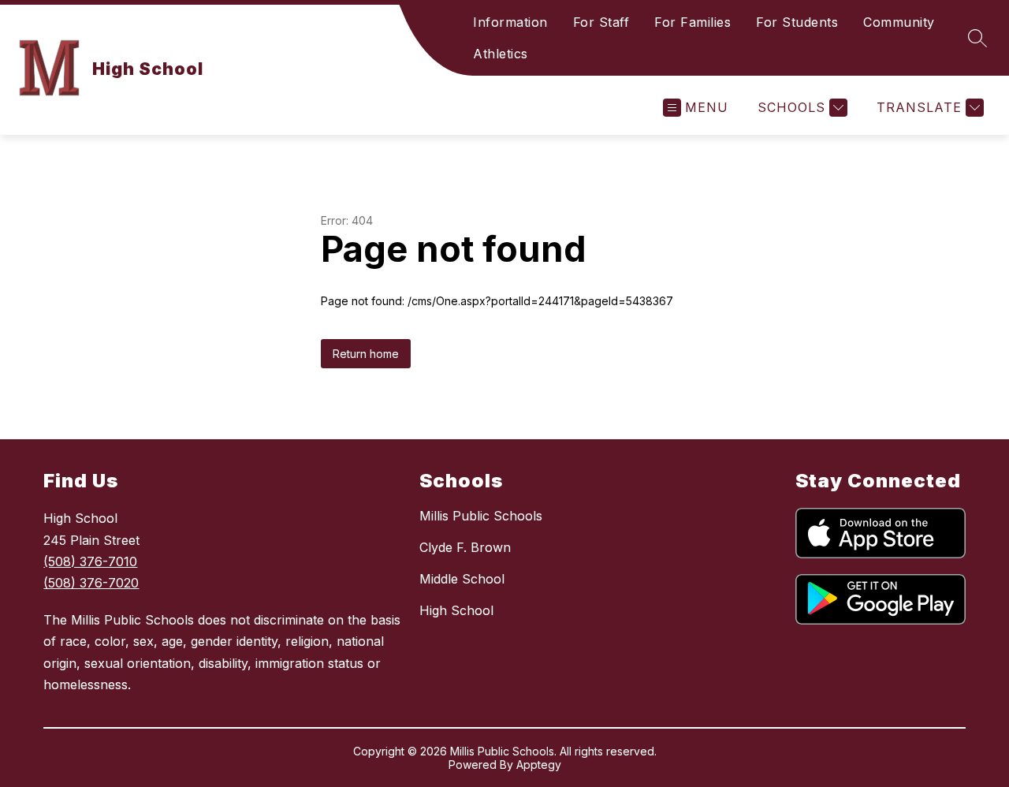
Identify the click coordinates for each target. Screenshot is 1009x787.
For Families (692, 22)
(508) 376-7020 (91, 583)
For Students (797, 22)
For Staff (601, 22)
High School (456, 610)
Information (510, 22)
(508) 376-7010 (90, 561)
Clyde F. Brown (465, 547)
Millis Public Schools (480, 516)
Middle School (461, 579)
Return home (366, 353)
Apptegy (538, 764)
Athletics (500, 54)
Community (899, 22)
